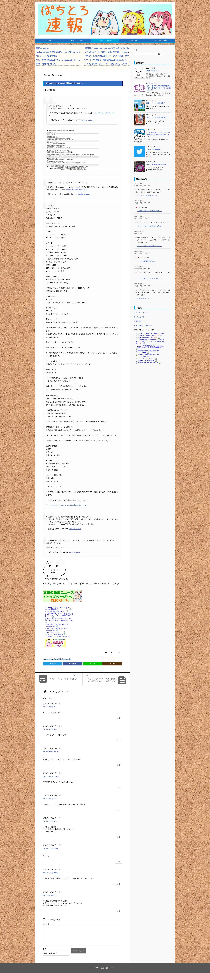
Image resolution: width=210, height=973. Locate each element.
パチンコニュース (59, 75)
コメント (46, 924)
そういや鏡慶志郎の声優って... (146, 261)
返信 (118, 718)
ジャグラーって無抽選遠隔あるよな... (148, 196)
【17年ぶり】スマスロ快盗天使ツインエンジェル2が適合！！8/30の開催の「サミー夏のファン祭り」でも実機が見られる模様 (127, 56)
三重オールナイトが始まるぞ (155, 103)
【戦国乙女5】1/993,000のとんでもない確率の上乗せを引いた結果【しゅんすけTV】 (113, 48)
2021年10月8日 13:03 (50, 729)
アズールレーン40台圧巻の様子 (46, 56)
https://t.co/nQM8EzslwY (76, 189)
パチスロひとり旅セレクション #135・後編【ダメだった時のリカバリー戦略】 (111, 64)
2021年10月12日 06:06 (51, 776)
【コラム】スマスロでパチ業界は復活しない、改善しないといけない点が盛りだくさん (65, 52)
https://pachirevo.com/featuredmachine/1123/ (68, 505)
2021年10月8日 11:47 (50, 707)
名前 (44, 949)
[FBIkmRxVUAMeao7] (72, 150)
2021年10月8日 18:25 (50, 752)
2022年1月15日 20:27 (50, 848)
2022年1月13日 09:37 (50, 799)
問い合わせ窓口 (139, 317)
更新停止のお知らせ (42, 48)
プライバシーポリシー (141, 313)
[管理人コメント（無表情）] (54, 568)
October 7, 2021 (87, 120)
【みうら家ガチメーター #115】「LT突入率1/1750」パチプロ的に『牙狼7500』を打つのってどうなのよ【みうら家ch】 (125, 52)
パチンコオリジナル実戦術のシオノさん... (149, 246)
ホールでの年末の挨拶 (153, 149)
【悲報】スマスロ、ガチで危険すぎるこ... (149, 211)
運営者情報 (138, 321)
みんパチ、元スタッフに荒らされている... (149, 279)
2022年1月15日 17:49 (50, 821)
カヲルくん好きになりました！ (46, 64)
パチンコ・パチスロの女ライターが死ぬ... (149, 226)
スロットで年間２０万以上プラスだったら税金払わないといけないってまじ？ (62, 60)
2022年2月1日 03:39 (50, 895)
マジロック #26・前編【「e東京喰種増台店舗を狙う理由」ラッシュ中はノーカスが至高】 (115, 60)
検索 (135, 50)
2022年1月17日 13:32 (50, 873)
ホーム (47, 75)
